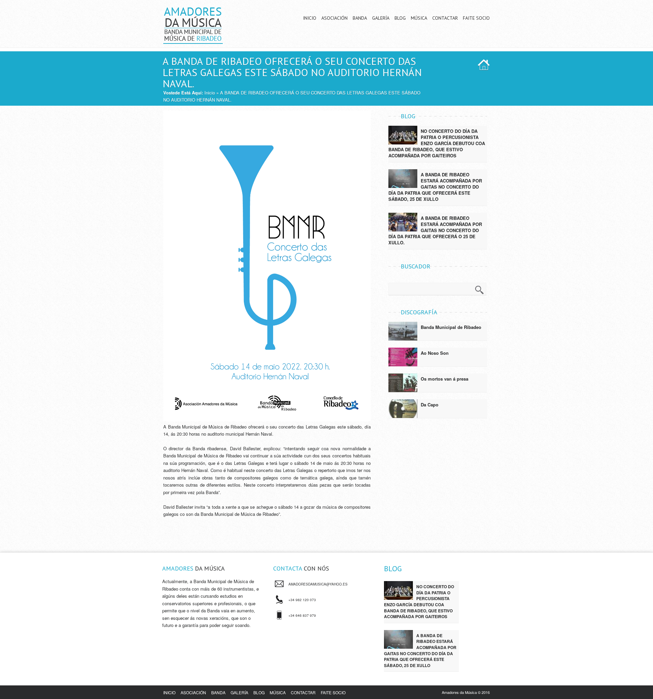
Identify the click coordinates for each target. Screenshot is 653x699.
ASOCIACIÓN (193, 692)
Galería (380, 18)
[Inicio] (193, 40)
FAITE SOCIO (333, 692)
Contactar (445, 18)
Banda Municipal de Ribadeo (451, 327)
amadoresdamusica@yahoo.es (318, 584)
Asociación (334, 18)
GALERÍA (239, 692)
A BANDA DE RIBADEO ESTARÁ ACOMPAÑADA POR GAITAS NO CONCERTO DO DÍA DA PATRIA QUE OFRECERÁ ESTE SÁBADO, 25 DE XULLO (435, 186)
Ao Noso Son (435, 353)
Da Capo (429, 404)
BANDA (218, 692)
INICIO (169, 692)
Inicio (309, 18)
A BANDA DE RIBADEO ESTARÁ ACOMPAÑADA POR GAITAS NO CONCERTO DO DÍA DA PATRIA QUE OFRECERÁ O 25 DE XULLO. (435, 230)
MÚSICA (278, 692)
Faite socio (476, 18)
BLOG (259, 692)
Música (419, 18)
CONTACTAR (303, 692)
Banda (360, 18)
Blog (400, 18)
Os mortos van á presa (444, 378)
